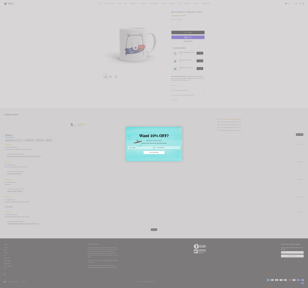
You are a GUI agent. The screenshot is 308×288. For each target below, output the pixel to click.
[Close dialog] (180, 128)
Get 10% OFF (154, 152)
